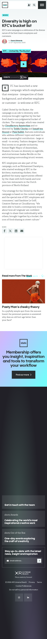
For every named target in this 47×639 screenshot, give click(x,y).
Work (5, 15)
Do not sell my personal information (23, 590)
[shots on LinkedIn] (28, 597)
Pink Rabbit (18, 132)
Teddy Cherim (21, 128)
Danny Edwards (16, 40)
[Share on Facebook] (4, 230)
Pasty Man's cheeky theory (20, 307)
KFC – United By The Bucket (16, 51)
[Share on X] (10, 230)
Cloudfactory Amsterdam (17, 125)
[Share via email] (21, 230)
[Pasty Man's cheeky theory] (23, 291)
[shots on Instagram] (19, 597)
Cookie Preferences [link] (23, 586)
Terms (39, 582)
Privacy (32, 582)
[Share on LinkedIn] (16, 230)
